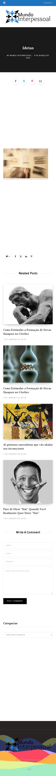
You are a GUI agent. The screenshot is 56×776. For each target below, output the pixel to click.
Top (29, 769)
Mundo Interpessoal (21, 55)
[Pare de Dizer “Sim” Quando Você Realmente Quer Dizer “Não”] (28, 481)
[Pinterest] (32, 81)
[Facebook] (16, 81)
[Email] (40, 81)
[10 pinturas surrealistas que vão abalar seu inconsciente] (28, 421)
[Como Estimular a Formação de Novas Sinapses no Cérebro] (28, 304)
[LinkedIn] (26, 256)
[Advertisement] (28, 119)
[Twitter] (24, 81)
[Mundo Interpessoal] (28, 16)
